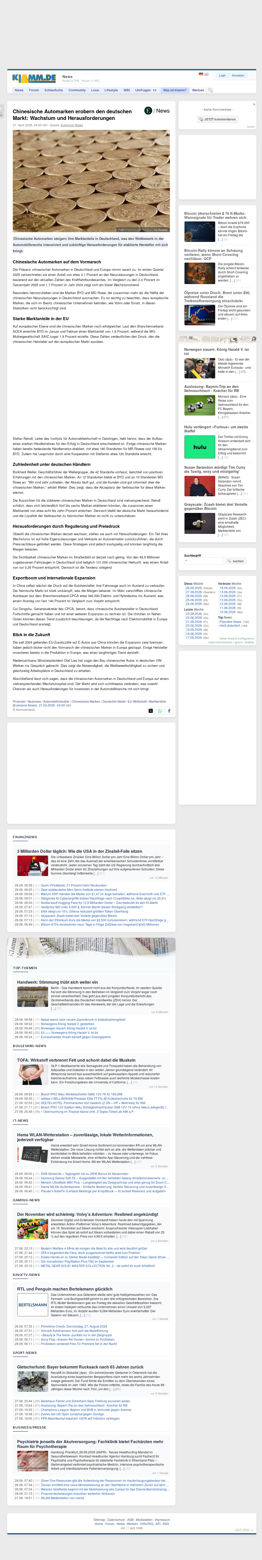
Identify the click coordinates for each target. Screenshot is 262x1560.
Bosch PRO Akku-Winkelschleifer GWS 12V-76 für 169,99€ (82, 1094)
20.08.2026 (194, 625)
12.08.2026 (228, 603)
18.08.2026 (194, 633)
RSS (166, 1523)
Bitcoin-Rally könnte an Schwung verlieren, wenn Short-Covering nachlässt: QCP (213, 254)
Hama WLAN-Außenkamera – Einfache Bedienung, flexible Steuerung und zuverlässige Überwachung (112, 1186)
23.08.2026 (194, 613)
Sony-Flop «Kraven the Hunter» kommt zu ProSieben (78, 1339)
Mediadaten (144, 1519)
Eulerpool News (72, 125)
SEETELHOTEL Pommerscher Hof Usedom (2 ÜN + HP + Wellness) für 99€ (93, 1103)
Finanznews (25, 837)
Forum (34, 90)
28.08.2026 (194, 588)
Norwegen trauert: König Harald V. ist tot (68, 1028)
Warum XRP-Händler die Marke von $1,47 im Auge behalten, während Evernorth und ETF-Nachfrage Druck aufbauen (122, 894)
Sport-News (25, 1353)
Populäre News (230, 621)
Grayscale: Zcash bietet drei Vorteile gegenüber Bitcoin (79, 915)
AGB (130, 1519)
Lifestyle (111, 90)
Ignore (239, 642)
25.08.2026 (194, 600)
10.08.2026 (228, 612)
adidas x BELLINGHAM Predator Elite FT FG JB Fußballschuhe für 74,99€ (92, 1098)
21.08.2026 (194, 621)
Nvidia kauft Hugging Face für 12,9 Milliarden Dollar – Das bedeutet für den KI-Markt (99, 902)
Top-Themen (25, 968)
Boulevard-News (29, 1046)
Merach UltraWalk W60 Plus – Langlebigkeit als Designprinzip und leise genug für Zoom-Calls (106, 1182)
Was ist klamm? (175, 90)
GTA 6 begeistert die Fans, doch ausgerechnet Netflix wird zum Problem (90, 1252)
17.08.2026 (194, 637)
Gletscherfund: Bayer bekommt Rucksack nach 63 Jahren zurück (80, 1367)
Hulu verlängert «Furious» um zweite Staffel (216, 428)
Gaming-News (26, 1200)
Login (222, 75)
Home (99, 1523)
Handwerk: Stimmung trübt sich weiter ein (57, 982)
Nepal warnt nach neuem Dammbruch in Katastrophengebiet (83, 1019)
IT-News (21, 1120)
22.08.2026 (194, 617)
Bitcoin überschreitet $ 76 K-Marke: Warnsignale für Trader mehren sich (215, 215)
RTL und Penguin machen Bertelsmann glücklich (65, 1289)
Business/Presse (29, 1427)
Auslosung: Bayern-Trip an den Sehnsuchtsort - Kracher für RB (84, 1405)
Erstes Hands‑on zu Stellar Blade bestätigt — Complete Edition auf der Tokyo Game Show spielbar (109, 1257)
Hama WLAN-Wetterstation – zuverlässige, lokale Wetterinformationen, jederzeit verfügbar (85, 1137)
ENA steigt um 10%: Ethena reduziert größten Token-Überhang (84, 911)
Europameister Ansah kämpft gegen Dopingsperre (76, 1037)
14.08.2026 (228, 595)
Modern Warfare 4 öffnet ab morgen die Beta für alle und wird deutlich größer (94, 1248)
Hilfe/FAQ (146, 1523)
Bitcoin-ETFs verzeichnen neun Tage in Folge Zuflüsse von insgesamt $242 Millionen (100, 924)
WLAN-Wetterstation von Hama (62, 1498)
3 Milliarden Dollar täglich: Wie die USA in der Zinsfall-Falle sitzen (79, 851)
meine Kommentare (220, 642)
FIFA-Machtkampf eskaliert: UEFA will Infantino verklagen (80, 1418)
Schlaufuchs (54, 90)
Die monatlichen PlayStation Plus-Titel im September (77, 1261)
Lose (95, 90)
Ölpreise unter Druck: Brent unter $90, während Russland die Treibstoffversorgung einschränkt (217, 296)
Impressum (162, 1519)
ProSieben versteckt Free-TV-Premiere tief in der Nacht (79, 1343)
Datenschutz (116, 1519)
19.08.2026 (194, 629)
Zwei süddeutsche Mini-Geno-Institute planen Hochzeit (79, 889)
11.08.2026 (228, 607)
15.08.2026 (228, 592)
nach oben (242, 1529)
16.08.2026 (228, 588)
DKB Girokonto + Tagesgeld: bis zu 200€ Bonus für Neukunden (84, 1173)
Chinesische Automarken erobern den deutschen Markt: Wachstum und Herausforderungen (72, 114)
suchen (238, 561)
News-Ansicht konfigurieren (237, 638)
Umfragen (146, 90)
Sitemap (99, 1519)
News (19, 90)
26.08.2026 (194, 595)
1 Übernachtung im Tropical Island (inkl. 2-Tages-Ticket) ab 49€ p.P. (87, 1111)
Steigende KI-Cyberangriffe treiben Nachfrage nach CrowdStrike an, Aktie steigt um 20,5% (103, 898)
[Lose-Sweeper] (210, 91)
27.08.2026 (194, 592)
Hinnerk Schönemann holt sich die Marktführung (74, 1330)
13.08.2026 (228, 600)
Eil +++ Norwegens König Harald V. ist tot (69, 1032)
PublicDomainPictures (139, 230)
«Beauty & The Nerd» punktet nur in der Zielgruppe (76, 1335)
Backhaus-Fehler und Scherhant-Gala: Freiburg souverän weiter (85, 1401)
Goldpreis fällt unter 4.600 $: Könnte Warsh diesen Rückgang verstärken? (92, 907)
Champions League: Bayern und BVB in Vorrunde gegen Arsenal (86, 1409)
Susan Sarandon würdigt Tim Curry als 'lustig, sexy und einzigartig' (214, 469)
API (158, 1523)
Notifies (249, 642)
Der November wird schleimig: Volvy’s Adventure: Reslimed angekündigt (87, 1214)
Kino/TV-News (26, 1275)
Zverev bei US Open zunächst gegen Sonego (72, 1414)
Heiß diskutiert (230, 625)
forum (250, 126)
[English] (206, 74)
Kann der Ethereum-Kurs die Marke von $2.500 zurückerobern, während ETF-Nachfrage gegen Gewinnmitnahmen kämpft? (126, 920)
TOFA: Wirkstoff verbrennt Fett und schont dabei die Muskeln (76, 1060)
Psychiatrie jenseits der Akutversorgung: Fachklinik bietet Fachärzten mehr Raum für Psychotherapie (90, 1444)
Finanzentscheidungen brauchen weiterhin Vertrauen (78, 1493)
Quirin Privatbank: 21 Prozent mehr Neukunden (74, 885)
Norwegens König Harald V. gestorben (67, 1024)
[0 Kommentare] (24, 709)
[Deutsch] (201, 74)
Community (77, 90)
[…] (96, 873)
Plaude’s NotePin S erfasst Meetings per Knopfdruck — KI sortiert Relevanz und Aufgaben (103, 1191)
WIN (127, 90)
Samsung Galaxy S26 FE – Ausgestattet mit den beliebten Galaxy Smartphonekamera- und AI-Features (112, 1178)
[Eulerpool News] (25, 705)
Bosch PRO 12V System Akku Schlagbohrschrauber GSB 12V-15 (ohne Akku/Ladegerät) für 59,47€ (110, 1107)
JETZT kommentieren (220, 119)
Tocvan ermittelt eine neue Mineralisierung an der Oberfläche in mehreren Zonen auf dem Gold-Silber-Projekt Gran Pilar (124, 1485)
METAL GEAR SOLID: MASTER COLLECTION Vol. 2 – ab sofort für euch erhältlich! (98, 1265)
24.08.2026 (194, 603)
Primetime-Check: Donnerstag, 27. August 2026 (74, 1326)
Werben (198, 90)
